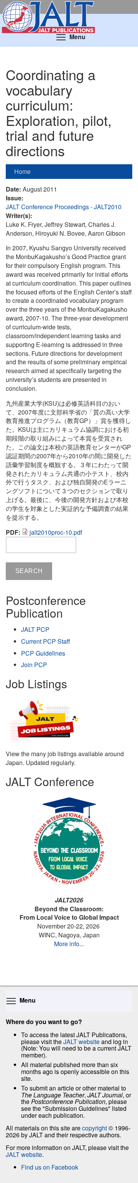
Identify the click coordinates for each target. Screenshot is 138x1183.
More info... (69, 943)
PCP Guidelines (43, 653)
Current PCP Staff (45, 641)
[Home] (69, 7)
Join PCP (34, 664)
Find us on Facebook (49, 1167)
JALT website (81, 1041)
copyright (94, 1128)
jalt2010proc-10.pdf (56, 532)
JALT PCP (35, 629)
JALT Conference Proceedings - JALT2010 (64, 206)
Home (22, 171)
